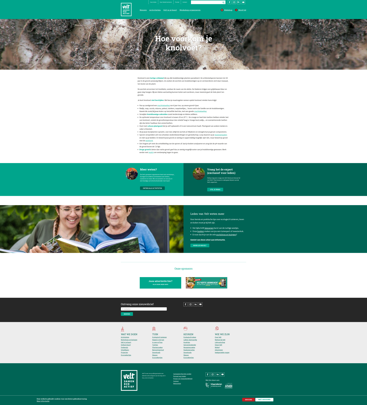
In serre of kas (157, 342)
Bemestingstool (158, 350)
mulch (151, 152)
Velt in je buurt (170, 10)
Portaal (177, 2)
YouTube (243, 2)
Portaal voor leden (179, 376)
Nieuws (143, 10)
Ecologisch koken (190, 337)
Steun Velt (218, 345)
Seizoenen (209, 228)
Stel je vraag (215, 189)
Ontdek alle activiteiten (152, 188)
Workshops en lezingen (129, 340)
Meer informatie (43, 401)
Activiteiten (155, 10)
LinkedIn (239, 2)
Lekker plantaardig (190, 340)
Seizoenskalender (190, 345)
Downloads (156, 352)
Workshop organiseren (190, 10)
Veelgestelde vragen (222, 352)
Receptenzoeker (189, 347)
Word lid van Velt (199, 245)
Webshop (228, 10)
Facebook (229, 2)
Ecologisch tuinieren (159, 337)
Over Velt (218, 337)
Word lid (242, 10)
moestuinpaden (221, 135)
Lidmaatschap (220, 342)
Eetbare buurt (126, 345)
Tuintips (155, 345)
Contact (185, 2)
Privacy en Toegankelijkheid (182, 379)
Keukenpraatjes (189, 350)
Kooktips (187, 342)
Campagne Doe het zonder (182, 374)
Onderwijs (124, 347)
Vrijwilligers (125, 350)
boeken (200, 231)
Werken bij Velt (220, 340)
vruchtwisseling (163, 105)
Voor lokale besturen (166, 2)
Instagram (234, 2)
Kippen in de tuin (158, 340)
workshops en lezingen (226, 234)
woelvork (149, 140)
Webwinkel (177, 383)
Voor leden (153, 2)
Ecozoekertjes (126, 355)
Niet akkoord (264, 400)
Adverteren (219, 350)
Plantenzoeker (157, 347)
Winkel (217, 347)
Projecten (124, 352)
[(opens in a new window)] (206, 282)
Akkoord (248, 400)
